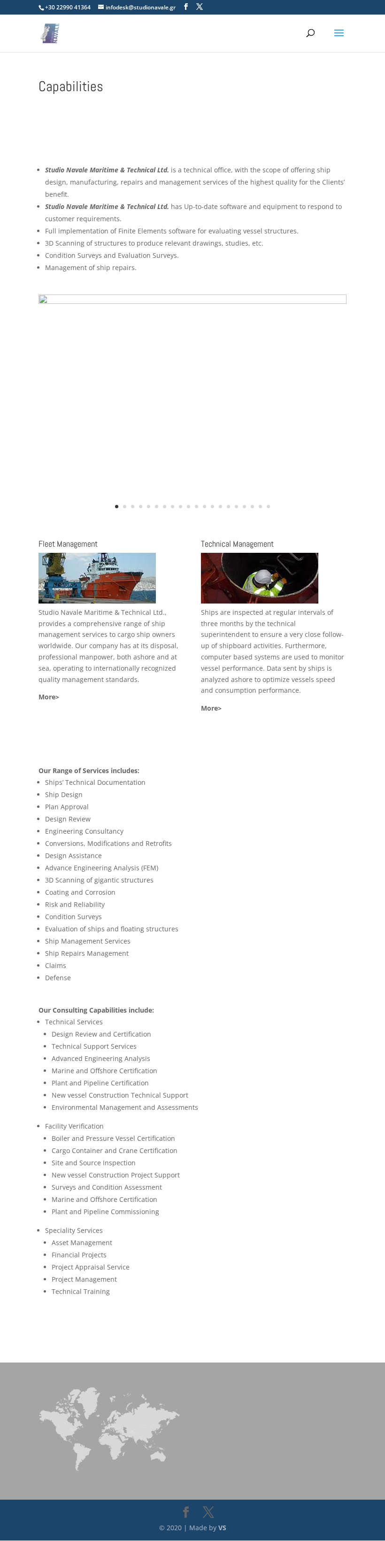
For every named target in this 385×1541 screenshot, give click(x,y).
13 (212, 506)
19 (260, 506)
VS (222, 1527)
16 (236, 506)
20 (268, 506)
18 (252, 506)
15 (228, 506)
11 (196, 506)
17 (244, 506)
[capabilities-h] (192, 301)
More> (48, 696)
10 (188, 506)
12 (204, 506)
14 (220, 506)
